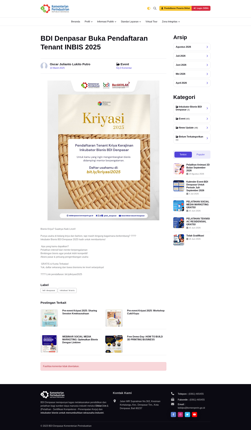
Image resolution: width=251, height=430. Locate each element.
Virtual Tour (151, 21)
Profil (87, 21)
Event (124, 64)
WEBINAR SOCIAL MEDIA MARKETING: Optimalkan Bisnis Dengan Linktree (80, 339)
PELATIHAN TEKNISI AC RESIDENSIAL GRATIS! (198, 221)
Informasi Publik (105, 21)
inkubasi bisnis (67, 290)
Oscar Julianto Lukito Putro (70, 64)
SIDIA (203, 8)
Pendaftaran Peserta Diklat (177, 8)
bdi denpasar (49, 290)
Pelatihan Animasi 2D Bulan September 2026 (198, 167)
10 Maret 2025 (57, 68)
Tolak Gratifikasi (195, 235)
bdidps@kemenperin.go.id (191, 408)
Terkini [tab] (183, 154)
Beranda (75, 21)
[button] (155, 8)
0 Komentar (125, 68)
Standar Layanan (130, 21)
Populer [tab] (201, 154)
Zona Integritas (169, 21)
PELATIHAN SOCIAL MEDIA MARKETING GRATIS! (197, 204)
